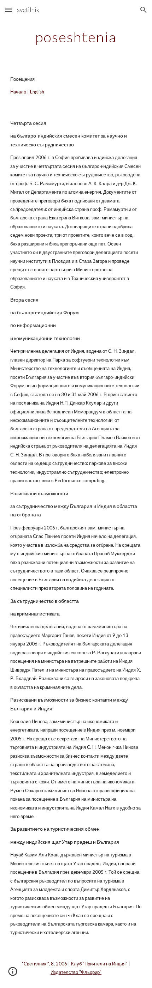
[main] (76, 37)
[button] (8, 9)
